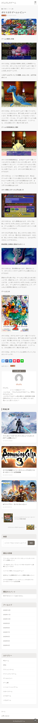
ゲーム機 (11, 8)
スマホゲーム (7, 696)
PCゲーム (6, 660)
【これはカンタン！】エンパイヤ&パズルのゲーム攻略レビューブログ (18, 565)
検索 (5, 536)
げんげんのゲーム (9, 2)
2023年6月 (6, 636)
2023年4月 (6, 645)
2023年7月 (6, 632)
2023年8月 (6, 628)
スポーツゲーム (7, 691)
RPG (4, 665)
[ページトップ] (35, 720)
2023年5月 (6, 641)
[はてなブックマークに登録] (10, 360)
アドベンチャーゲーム (9, 674)
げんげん (19, 384)
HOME (5, 8)
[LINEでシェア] (22, 360)
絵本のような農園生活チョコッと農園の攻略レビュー (19, 575)
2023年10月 (7, 619)
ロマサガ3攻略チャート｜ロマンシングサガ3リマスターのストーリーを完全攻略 (18, 580)
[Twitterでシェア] (3, 360)
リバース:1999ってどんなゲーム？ (13, 571)
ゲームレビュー (7, 678)
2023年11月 (7, 614)
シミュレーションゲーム (10, 687)
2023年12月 (7, 610)
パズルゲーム (7, 700)
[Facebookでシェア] (6, 360)
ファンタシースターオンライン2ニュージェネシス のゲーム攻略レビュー (18, 559)
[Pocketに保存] (14, 360)
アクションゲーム (8, 669)
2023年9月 (6, 623)
